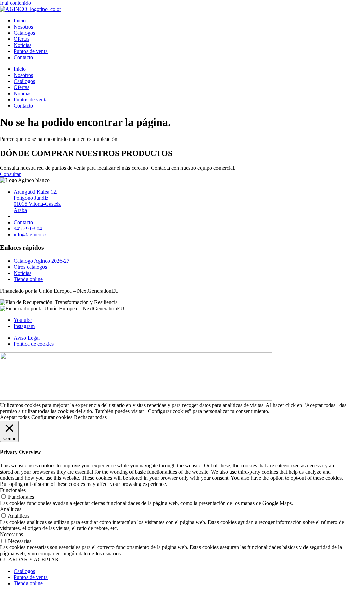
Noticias (22, 45)
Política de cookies (34, 344)
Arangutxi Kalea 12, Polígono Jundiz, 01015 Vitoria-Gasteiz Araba (37, 201)
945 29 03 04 (28, 228)
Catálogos (24, 33)
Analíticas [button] (10, 509)
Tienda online (28, 279)
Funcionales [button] (13, 490)
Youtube (23, 320)
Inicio (20, 20)
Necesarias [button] (11, 534)
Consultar (10, 174)
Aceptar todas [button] (15, 417)
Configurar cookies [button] (51, 417)
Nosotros (23, 27)
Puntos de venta (31, 51)
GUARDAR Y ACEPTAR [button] (29, 559)
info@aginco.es (30, 234)
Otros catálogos (30, 267)
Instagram (24, 326)
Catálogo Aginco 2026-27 (41, 261)
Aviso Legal (27, 338)
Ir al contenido (15, 3)
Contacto (23, 57)
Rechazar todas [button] (90, 417)
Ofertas (21, 39)
